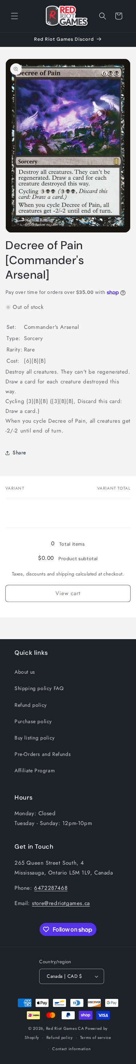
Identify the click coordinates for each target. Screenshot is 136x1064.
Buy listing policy (35, 737)
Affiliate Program (35, 770)
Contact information (71, 1049)
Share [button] (19, 452)
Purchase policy (33, 721)
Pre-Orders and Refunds (43, 754)
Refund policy (31, 705)
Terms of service (95, 1037)
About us (25, 672)
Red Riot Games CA (65, 1028)
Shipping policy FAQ (39, 688)
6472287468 (50, 888)
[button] (14, 16)
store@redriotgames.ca (61, 903)
